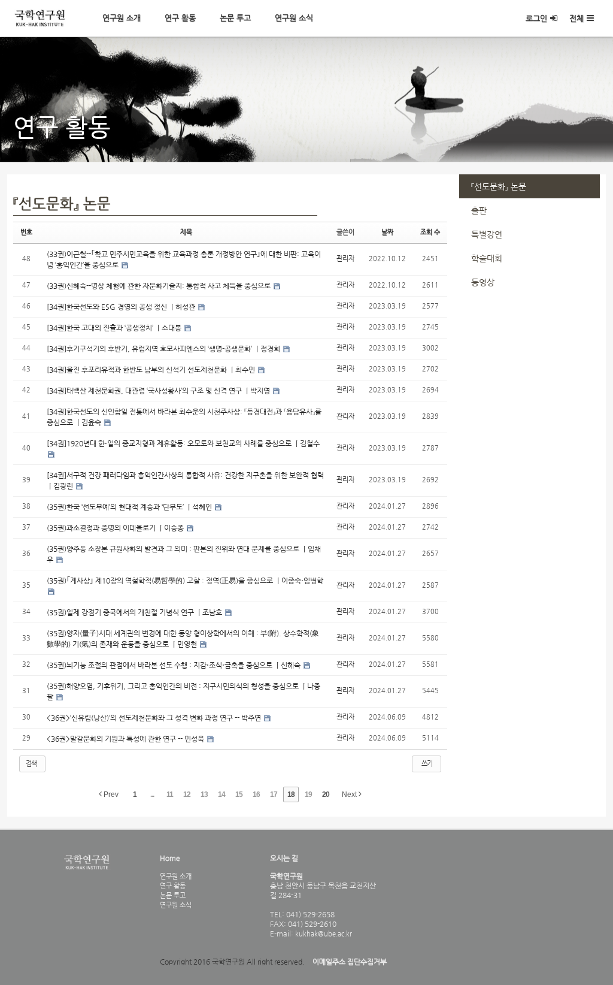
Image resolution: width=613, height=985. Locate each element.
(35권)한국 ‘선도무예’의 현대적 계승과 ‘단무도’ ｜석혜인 (130, 507)
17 (273, 794)
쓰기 (426, 764)
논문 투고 (235, 17)
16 (256, 794)
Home (170, 858)
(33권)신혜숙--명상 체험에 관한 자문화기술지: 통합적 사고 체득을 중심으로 (159, 286)
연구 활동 (180, 17)
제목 (186, 232)
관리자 (345, 258)
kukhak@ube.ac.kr (322, 933)
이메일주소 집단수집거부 (349, 961)
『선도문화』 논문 (498, 186)
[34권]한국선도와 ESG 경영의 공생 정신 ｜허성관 (122, 307)
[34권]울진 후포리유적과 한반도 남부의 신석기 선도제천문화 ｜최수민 (152, 369)
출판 (479, 210)
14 (221, 794)
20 (325, 794)
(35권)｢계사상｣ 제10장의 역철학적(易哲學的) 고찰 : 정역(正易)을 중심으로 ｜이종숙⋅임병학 (185, 580)
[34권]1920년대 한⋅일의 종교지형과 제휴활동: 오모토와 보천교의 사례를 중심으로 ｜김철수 (183, 443)
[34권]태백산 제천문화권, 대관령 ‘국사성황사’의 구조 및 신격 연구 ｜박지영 (159, 390)
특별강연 (486, 234)
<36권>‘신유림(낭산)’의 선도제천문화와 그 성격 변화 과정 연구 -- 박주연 (155, 718)
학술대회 (486, 258)
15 (238, 794)
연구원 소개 (121, 17)
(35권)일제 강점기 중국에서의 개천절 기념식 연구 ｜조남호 (135, 612)
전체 (576, 18)
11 (169, 794)
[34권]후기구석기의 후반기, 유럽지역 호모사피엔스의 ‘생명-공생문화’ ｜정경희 (164, 349)
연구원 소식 (294, 17)
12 (186, 794)
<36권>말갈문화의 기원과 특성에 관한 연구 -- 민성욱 (126, 739)
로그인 (536, 18)
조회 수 (430, 232)
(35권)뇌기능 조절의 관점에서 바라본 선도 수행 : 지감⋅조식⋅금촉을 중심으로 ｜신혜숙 (174, 665)
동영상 (482, 282)
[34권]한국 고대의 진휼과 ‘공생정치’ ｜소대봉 (115, 328)
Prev (110, 794)
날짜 (387, 232)
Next (350, 794)
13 (204, 794)
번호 (26, 232)
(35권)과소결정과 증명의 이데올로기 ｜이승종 (116, 528)
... (152, 794)
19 (308, 794)
